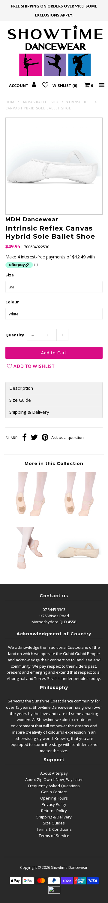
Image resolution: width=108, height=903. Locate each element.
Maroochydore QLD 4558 (54, 621)
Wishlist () (64, 85)
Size (9, 275)
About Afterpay (54, 773)
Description (21, 388)
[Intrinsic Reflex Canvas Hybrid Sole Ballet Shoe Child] (78, 571)
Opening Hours (54, 798)
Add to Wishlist (34, 367)
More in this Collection (54, 463)
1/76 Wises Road (54, 615)
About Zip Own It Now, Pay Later (54, 779)
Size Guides (54, 823)
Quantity (14, 335)
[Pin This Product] (45, 438)
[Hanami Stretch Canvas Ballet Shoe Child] (78, 517)
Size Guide (20, 400)
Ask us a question (67, 437)
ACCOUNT (19, 85)
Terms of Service (54, 835)
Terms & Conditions (54, 829)
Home (10, 102)
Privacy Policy (54, 804)
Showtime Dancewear (69, 867)
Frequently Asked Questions (54, 785)
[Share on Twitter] (34, 438)
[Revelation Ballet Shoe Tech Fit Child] (29, 571)
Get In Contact (54, 791)
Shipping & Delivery (29, 412)
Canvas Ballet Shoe (40, 102)
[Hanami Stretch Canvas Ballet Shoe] (29, 517)
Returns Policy (54, 810)
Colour (12, 302)
